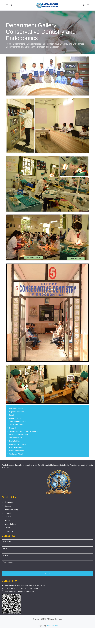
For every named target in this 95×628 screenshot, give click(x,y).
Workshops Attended (16, 454)
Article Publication (15, 438)
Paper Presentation (16, 447)
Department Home (16, 408)
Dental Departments (36, 44)
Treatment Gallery (15, 425)
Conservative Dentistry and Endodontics (65, 44)
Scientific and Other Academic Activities (23, 431)
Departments (19, 44)
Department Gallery (16, 412)
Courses (8, 506)
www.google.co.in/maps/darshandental (19, 591)
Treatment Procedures (17, 421)
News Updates (10, 524)
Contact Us (9, 531)
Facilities (8, 517)
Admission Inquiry (11, 510)
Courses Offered (15, 418)
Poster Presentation (16, 451)
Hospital (8, 513)
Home (8, 44)
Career (7, 528)
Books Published (15, 441)
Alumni (7, 520)
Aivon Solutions (52, 626)
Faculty (12, 415)
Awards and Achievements (19, 434)
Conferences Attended (17, 444)
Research (12, 428)
